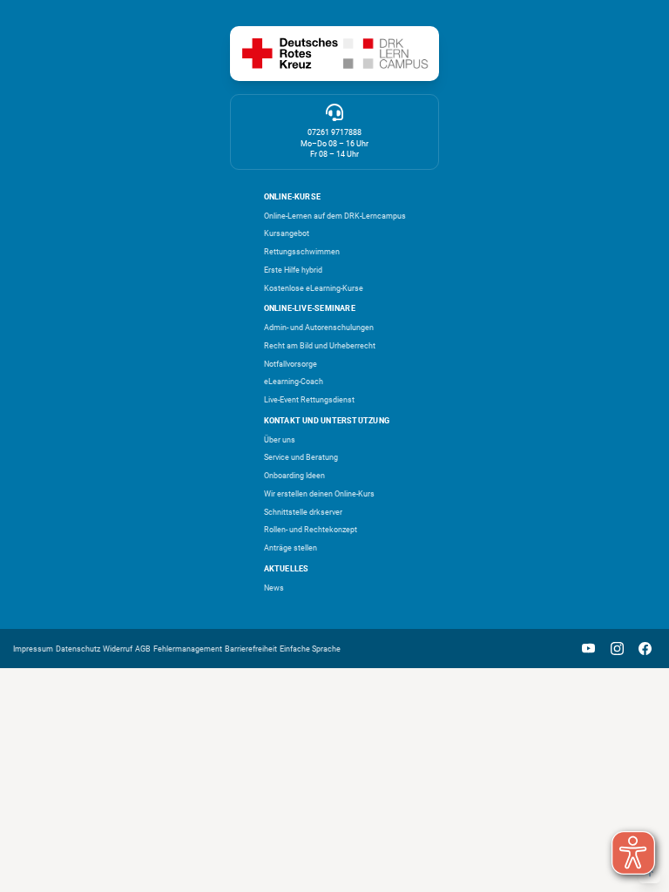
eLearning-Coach (293, 381)
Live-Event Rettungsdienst (309, 399)
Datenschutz (78, 649)
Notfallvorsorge (290, 364)
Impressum (33, 649)
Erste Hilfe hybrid (293, 270)
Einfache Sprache (310, 649)
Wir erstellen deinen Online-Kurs (319, 494)
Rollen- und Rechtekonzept (310, 529)
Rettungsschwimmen (302, 251)
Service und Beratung (301, 457)
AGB (143, 649)
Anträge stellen (290, 548)
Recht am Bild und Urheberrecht (319, 345)
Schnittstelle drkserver (303, 512)
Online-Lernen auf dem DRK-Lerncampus (335, 216)
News (274, 588)
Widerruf (117, 649)
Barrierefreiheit (251, 649)
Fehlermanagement (187, 649)
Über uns (279, 440)
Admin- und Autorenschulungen (319, 327)
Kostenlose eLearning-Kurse (313, 288)
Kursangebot (286, 233)
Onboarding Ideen (294, 475)
